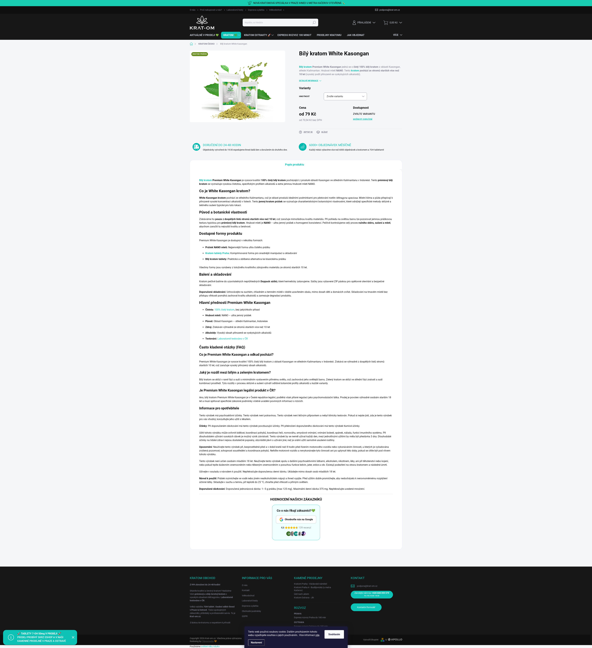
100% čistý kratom (224, 309)
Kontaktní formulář (366, 607)
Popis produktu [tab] (294, 164)
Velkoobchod (275, 10)
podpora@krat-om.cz (367, 586)
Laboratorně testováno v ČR (233, 338)
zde (317, 635)
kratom (355, 70)
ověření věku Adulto (210, 646)
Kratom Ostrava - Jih (304, 597)
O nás (192, 10)
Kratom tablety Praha (217, 253)
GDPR (245, 616)
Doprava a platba (256, 10)
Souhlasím (334, 634)
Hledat (314, 22)
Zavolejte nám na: (371, 594)
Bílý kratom (305, 66)
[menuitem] (205, 35)
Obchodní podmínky (251, 611)
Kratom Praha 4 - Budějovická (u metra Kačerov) (312, 589)
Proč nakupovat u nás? (211, 10)
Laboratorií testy (250, 600)
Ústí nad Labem (301, 594)
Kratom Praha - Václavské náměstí (310, 584)
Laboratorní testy (235, 10)
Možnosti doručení (362, 119)
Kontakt (246, 590)
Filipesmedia (208, 641)
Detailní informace (308, 81)
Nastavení (256, 642)
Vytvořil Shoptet (370, 639)
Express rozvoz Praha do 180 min (310, 617)
